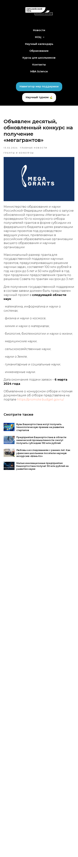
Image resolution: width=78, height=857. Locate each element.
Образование (39, 50)
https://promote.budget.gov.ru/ (40, 399)
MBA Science (39, 71)
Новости (39, 30)
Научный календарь (39, 44)
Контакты (39, 64)
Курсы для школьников (39, 57)
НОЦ (38, 37)
